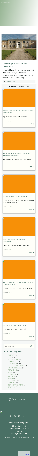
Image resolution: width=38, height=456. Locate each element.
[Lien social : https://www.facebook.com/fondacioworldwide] (11, 416)
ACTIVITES (11, 355)
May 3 (10, 164)
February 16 (11, 81)
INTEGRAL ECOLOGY (15, 368)
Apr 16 (10, 249)
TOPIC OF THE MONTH (15, 385)
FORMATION (12, 370)
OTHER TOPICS (13, 361)
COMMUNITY (12, 364)
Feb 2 (10, 333)
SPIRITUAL (11, 383)
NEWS (10, 357)
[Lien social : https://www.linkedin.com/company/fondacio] (20, 416)
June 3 (10, 121)
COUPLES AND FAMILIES (16, 366)
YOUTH (10, 372)
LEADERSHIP (12, 374)
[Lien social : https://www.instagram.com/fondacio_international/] (15, 416)
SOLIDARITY (12, 381)
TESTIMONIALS (13, 387)
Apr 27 (10, 206)
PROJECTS (11, 376)
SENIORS (11, 379)
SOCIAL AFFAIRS (13, 359)
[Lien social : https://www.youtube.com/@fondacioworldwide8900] (24, 416)
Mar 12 (10, 292)
